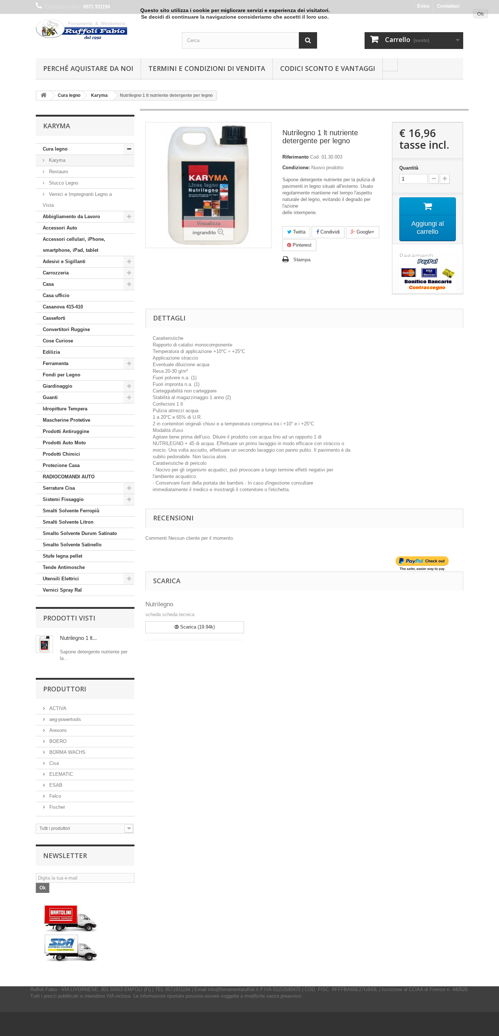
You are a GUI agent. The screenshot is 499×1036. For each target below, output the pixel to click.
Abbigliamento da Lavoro (71, 216)
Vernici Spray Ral (62, 590)
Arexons (57, 730)
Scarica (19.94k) (197, 627)
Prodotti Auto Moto (64, 442)
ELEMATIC (60, 774)
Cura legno (55, 149)
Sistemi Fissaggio (63, 499)
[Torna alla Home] (43, 95)
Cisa (53, 763)
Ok (480, 14)
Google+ (364, 232)
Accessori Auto (60, 228)
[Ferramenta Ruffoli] (103, 30)
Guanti (50, 397)
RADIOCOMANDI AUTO (69, 476)
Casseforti (54, 318)
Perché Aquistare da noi (88, 68)
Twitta (298, 232)
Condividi (329, 232)
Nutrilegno (159, 604)
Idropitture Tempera (65, 408)
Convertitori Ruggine (66, 329)
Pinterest (301, 245)
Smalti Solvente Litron (68, 522)
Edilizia (51, 352)
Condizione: (296, 167)
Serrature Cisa (59, 488)
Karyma (56, 160)
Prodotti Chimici (61, 454)
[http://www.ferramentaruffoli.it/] (70, 933)
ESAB (55, 785)
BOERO (57, 741)
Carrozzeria (56, 273)
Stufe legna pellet (62, 556)
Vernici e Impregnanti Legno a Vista (77, 199)
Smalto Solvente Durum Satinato (80, 533)
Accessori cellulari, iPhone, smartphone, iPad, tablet (74, 244)
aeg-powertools (64, 719)
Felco (54, 796)
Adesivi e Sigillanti (64, 261)
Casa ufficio (56, 295)
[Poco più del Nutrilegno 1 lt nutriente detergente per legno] (44, 644)
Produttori (64, 688)
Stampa (302, 259)
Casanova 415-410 (63, 307)
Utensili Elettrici (61, 578)
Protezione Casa (61, 465)
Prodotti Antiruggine (66, 431)
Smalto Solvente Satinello (72, 544)
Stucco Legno (62, 183)
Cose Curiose (58, 341)
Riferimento (295, 157)
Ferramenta (55, 363)
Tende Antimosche (64, 567)
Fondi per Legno (61, 374)
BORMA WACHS (66, 752)
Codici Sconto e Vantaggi (327, 68)
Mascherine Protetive (66, 420)
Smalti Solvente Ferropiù (71, 510)
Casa (48, 284)
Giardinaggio (57, 386)
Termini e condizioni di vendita (206, 68)
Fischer (56, 807)
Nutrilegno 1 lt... (78, 638)
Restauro (57, 171)
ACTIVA (57, 708)
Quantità (408, 168)
